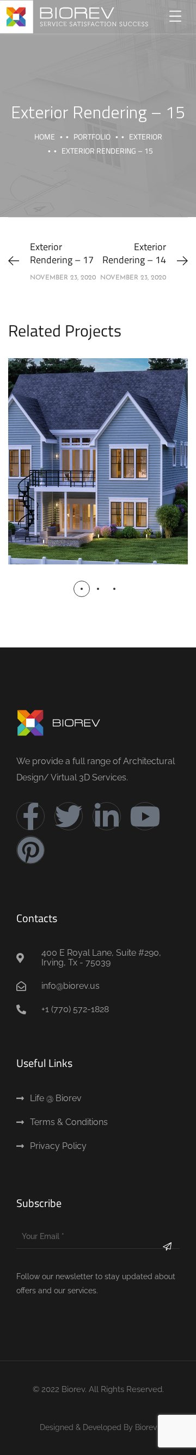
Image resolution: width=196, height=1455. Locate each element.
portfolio (92, 136)
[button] (82, 589)
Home (44, 136)
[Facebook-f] (30, 816)
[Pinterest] (30, 850)
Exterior (145, 136)
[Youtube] (145, 816)
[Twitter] (68, 816)
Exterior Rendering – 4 (98, 449)
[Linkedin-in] (107, 816)
